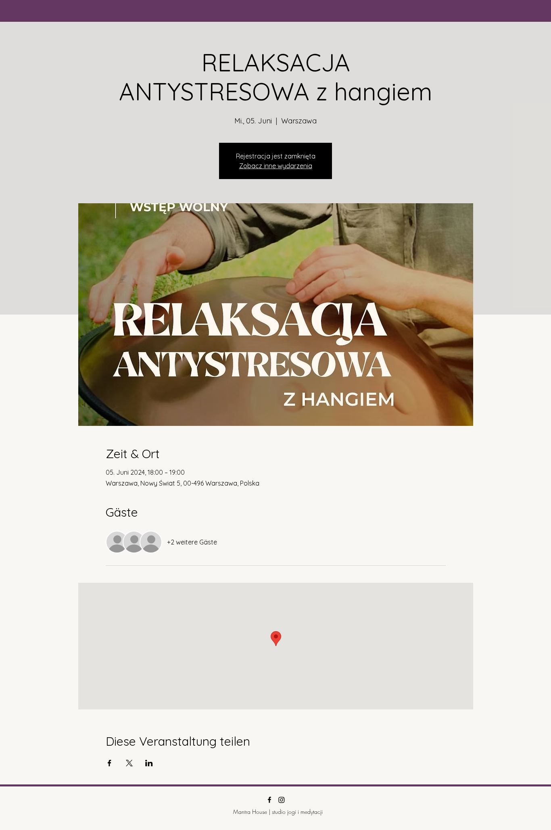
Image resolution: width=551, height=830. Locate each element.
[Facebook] (269, 800)
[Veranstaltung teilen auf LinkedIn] (149, 763)
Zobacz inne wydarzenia (275, 166)
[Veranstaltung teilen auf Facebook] (109, 763)
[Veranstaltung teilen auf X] (129, 763)
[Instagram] (282, 800)
